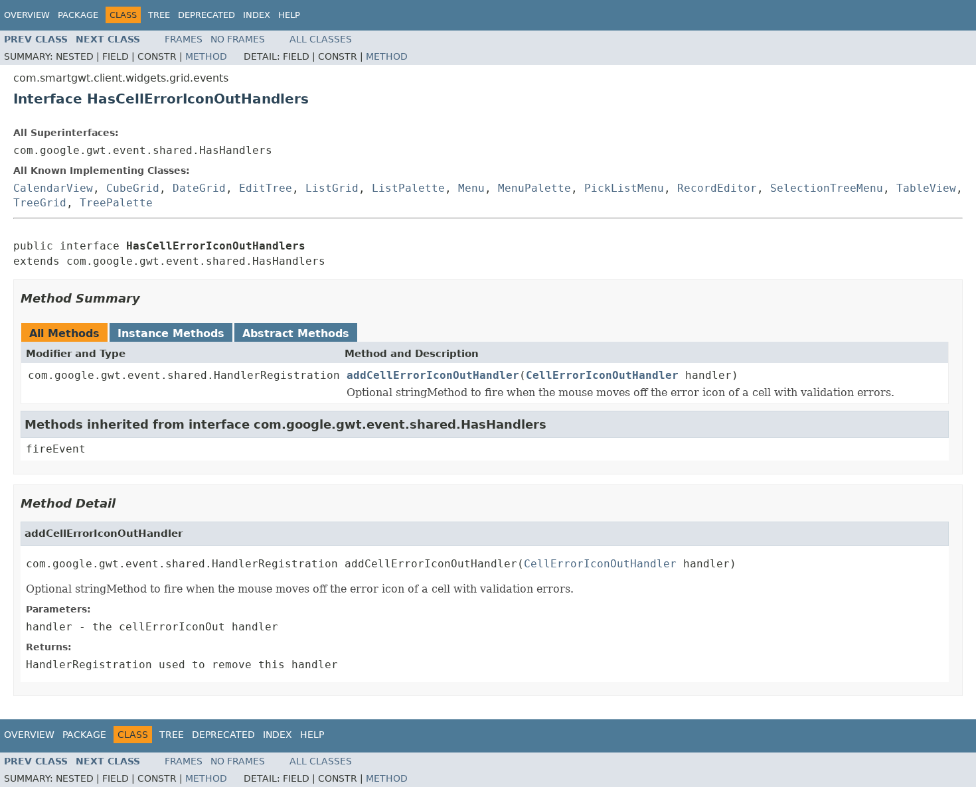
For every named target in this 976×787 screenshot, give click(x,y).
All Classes (320, 39)
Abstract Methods (295, 333)
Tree (159, 15)
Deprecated (206, 15)
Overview (27, 15)
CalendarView (53, 188)
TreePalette (116, 202)
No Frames (237, 39)
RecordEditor (717, 188)
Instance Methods (171, 333)
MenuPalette (534, 188)
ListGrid (332, 188)
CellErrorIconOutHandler (602, 375)
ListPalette (408, 188)
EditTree (265, 188)
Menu (471, 188)
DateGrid (199, 188)
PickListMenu (624, 188)
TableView (926, 188)
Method (206, 56)
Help (289, 15)
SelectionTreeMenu (826, 188)
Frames (184, 39)
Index (256, 15)
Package (78, 15)
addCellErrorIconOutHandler (433, 375)
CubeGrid (132, 188)
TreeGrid (39, 202)
